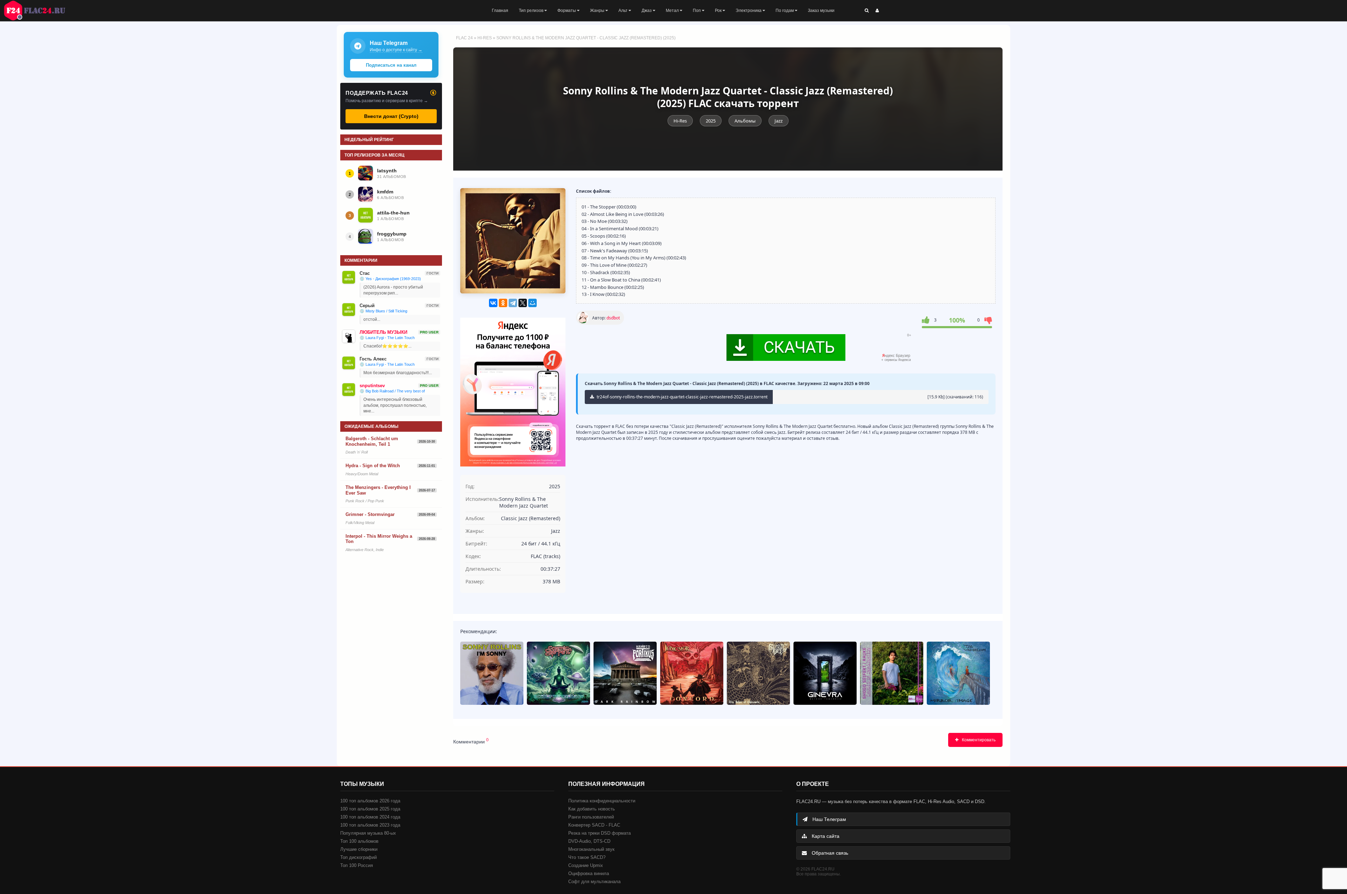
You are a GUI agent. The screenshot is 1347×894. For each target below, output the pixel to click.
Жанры (597, 10)
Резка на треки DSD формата (599, 833)
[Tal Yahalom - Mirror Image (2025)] (958, 673)
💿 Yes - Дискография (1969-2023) (390, 279)
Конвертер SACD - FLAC (594, 825)
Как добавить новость (591, 809)
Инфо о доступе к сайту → (396, 49)
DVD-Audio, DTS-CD (589, 841)
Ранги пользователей (591, 817)
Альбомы (745, 121)
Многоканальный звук (591, 849)
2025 (711, 121)
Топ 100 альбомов (359, 841)
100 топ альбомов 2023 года (370, 825)
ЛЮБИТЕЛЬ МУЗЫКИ (383, 332)
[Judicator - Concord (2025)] (691, 673)
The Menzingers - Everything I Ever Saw (378, 490)
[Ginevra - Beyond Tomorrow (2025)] (825, 673)
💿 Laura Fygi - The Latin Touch (387, 338)
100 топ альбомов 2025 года (370, 809)
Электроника (749, 10)
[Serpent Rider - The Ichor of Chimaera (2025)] (758, 673)
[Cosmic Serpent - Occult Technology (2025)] (558, 673)
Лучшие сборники (358, 849)
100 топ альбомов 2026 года (370, 800)
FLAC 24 (39, 10)
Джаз (647, 10)
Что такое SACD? (586, 857)
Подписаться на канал (391, 65)
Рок (719, 10)
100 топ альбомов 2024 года (370, 817)
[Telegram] (513, 303)
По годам (785, 10)
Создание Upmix (585, 865)
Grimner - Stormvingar (370, 514)
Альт (623, 10)
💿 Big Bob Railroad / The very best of (392, 391)
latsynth (387, 170)
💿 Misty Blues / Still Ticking (383, 311)
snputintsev (372, 385)
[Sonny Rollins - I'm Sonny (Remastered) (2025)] (491, 673)
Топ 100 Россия (356, 865)
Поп (697, 10)
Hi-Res (484, 37)
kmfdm (385, 191)
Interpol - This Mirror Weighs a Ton (379, 539)
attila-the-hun (393, 213)
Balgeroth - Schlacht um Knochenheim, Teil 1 (372, 441)
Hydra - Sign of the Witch (373, 465)
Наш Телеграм (828, 819)
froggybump (392, 234)
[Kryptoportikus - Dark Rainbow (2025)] (625, 673)
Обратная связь (829, 853)
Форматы (567, 10)
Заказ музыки (821, 10)
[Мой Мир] (532, 303)
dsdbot (613, 318)
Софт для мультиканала (594, 881)
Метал (673, 10)
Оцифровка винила (588, 873)
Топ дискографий (358, 857)
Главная (500, 10)
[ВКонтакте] (493, 303)
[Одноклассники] (503, 303)
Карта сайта (824, 836)
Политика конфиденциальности (601, 800)
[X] (522, 303)
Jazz (779, 121)
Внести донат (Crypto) (391, 116)
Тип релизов (531, 10)
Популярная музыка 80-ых (368, 833)
